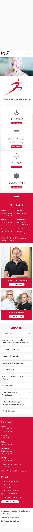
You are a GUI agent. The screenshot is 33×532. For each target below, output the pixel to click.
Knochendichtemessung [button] (12, 363)
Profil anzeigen (16, 284)
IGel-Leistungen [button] (8, 411)
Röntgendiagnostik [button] (10, 356)
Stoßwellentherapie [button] (10, 350)
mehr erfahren (16, 123)
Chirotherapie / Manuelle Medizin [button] (12, 378)
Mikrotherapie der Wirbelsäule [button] (9, 394)
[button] (28, 54)
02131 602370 (8, 240)
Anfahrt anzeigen (10, 502)
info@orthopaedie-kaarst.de (13, 497)
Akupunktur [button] (7, 333)
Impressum (5, 518)
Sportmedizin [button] (7, 386)
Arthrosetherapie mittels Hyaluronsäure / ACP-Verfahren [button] (15, 341)
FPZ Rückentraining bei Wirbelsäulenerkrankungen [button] (13, 403)
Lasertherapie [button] (8, 370)
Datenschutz (14, 518)
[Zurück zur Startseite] (5, 54)
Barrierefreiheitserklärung (10, 521)
